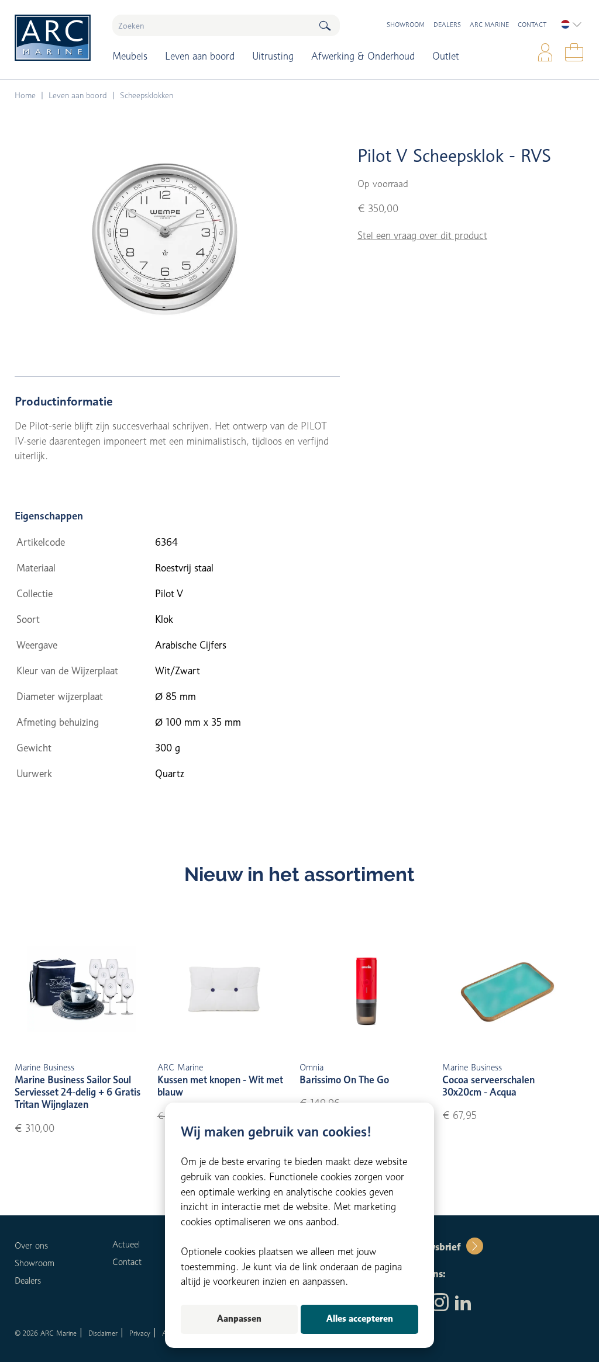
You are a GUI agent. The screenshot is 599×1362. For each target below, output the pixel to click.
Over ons (31, 1245)
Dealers (447, 24)
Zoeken (324, 25)
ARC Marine (489, 24)
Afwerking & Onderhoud (363, 56)
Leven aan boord (200, 56)
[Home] (55, 38)
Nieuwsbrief (433, 1247)
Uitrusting (273, 56)
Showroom (406, 24)
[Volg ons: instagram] (439, 1303)
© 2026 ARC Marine (46, 1333)
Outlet (445, 56)
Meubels (129, 56)
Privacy (139, 1333)
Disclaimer (103, 1333)
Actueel (126, 1244)
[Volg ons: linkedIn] (463, 1303)
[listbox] (571, 24)
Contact (532, 24)
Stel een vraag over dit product (422, 235)
